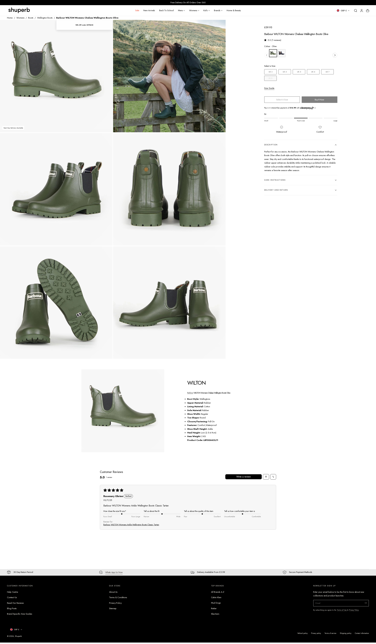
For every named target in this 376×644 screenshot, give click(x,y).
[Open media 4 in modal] (220, 138)
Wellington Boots (45, 17)
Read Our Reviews (15, 602)
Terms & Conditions (118, 597)
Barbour (190, 392)
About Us (113, 592)
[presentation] (335, 55)
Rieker (214, 608)
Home (10, 17)
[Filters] (266, 477)
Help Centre (12, 592)
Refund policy (303, 633)
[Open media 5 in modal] (107, 251)
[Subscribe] (365, 603)
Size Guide (269, 88)
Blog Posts (12, 608)
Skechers (215, 613)
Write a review (243, 476)
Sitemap (112, 608)
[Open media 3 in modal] (107, 138)
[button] (355, 10)
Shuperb (18, 636)
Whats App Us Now (114, 572)
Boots (30, 17)
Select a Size (269, 66)
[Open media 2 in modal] (220, 25)
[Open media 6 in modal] (220, 251)
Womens (20, 17)
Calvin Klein (216, 597)
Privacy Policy (115, 602)
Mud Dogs (216, 602)
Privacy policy (316, 633)
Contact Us (12, 597)
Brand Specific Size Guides (19, 613)
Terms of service (330, 633)
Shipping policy (345, 633)
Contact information (362, 633)
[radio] (273, 53)
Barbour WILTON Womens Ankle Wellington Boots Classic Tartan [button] (131, 524)
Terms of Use (342, 610)
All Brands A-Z (217, 592)
